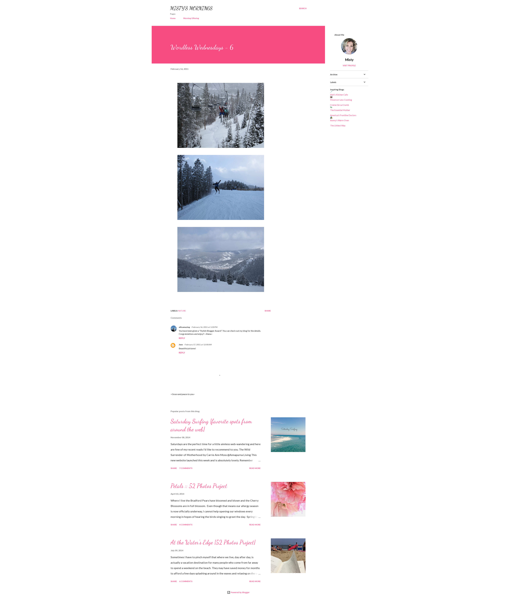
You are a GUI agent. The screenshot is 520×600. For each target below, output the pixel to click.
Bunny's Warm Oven (339, 120)
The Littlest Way (337, 125)
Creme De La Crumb (339, 105)
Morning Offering (191, 18)
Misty (349, 60)
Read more (255, 468)
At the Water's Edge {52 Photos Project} (213, 542)
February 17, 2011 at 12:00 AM (198, 344)
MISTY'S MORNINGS (191, 8)
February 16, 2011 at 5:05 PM (204, 327)
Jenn (181, 344)
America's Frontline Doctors (343, 115)
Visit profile (349, 65)
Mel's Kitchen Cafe (339, 94)
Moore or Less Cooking (341, 99)
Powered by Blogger (240, 592)
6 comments (185, 581)
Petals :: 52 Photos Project (199, 485)
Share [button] (268, 311)
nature (182, 311)
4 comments (185, 524)
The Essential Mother (340, 110)
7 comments (185, 468)
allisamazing (184, 327)
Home (173, 18)
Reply (182, 338)
